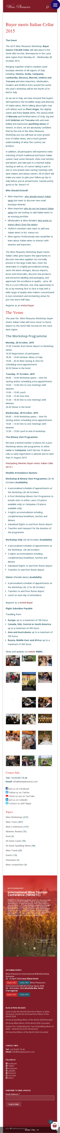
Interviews (11, 859)
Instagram (11, 1068)
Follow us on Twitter (19, 792)
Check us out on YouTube (21, 796)
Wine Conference (14, 826)
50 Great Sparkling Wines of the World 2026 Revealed (29, 1019)
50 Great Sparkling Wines (18, 845)
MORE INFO (43, 941)
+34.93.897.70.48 (17, 1049)
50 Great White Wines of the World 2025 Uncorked (28, 1023)
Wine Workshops (14, 817)
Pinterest (11, 1073)
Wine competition (15, 864)
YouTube (11, 1075)
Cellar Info (24, 982)
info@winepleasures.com (25, 781)
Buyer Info (11, 982)
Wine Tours (11, 821)
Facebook (11, 1063)
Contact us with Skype (19, 803)
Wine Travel (11, 850)
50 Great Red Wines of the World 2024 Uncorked (27, 1032)
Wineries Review (14, 831)
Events (9, 855)
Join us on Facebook (18, 788)
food (8, 836)
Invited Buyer (27, 305)
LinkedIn (10, 1070)
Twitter (10, 1066)
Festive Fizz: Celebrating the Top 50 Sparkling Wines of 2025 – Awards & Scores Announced (30, 1027)
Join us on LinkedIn (18, 799)
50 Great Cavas (13, 840)
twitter (32, 651)
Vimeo (10, 1078)
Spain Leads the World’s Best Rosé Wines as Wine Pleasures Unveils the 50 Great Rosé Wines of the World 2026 (28, 1014)
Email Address (13, 1094)
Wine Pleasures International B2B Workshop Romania (27, 975)
